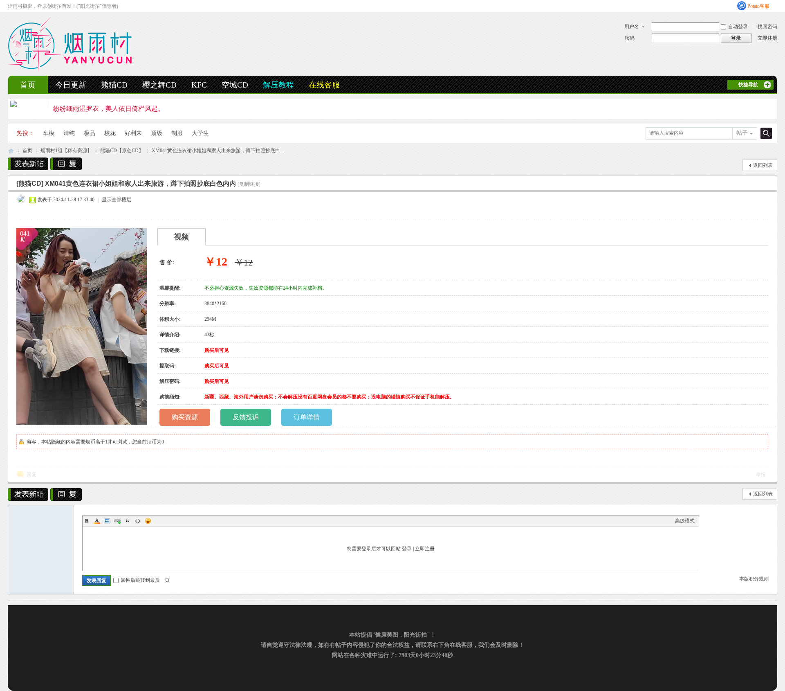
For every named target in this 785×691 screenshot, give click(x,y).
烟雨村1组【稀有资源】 (66, 150)
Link (117, 521)
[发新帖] (28, 164)
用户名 (631, 26)
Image (107, 521)
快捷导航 (748, 85)
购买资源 (185, 417)
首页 (28, 85)
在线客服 (324, 85)
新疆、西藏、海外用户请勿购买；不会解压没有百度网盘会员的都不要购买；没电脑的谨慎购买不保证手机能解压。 (329, 397)
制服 (177, 133)
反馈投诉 (246, 417)
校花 (110, 133)
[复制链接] (249, 184)
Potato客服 (758, 6)
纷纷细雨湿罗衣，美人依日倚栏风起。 (108, 108)
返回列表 (763, 165)
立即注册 (767, 38)
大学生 (200, 133)
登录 (407, 548)
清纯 (69, 133)
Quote (127, 521)
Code (138, 521)
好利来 (133, 133)
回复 (31, 474)
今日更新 (70, 85)
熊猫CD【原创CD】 (122, 150)
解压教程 (278, 85)
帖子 (742, 133)
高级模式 (685, 521)
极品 (89, 133)
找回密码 (767, 26)
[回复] (66, 164)
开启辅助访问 (775, 5)
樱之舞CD (159, 85)
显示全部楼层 (116, 200)
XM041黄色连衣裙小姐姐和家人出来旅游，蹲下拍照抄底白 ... (218, 150)
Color (97, 521)
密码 (630, 38)
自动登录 (738, 26)
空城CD (235, 85)
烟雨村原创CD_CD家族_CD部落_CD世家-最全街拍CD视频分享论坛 (11, 151)
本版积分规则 (754, 579)
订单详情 (307, 417)
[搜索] (765, 133)
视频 (181, 237)
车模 (48, 133)
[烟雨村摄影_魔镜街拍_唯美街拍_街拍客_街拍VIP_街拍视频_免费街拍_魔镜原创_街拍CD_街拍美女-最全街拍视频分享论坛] (70, 71)
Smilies (148, 521)
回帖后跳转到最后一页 (145, 580)
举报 (761, 474)
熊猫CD (114, 85)
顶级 (156, 133)
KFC (199, 85)
